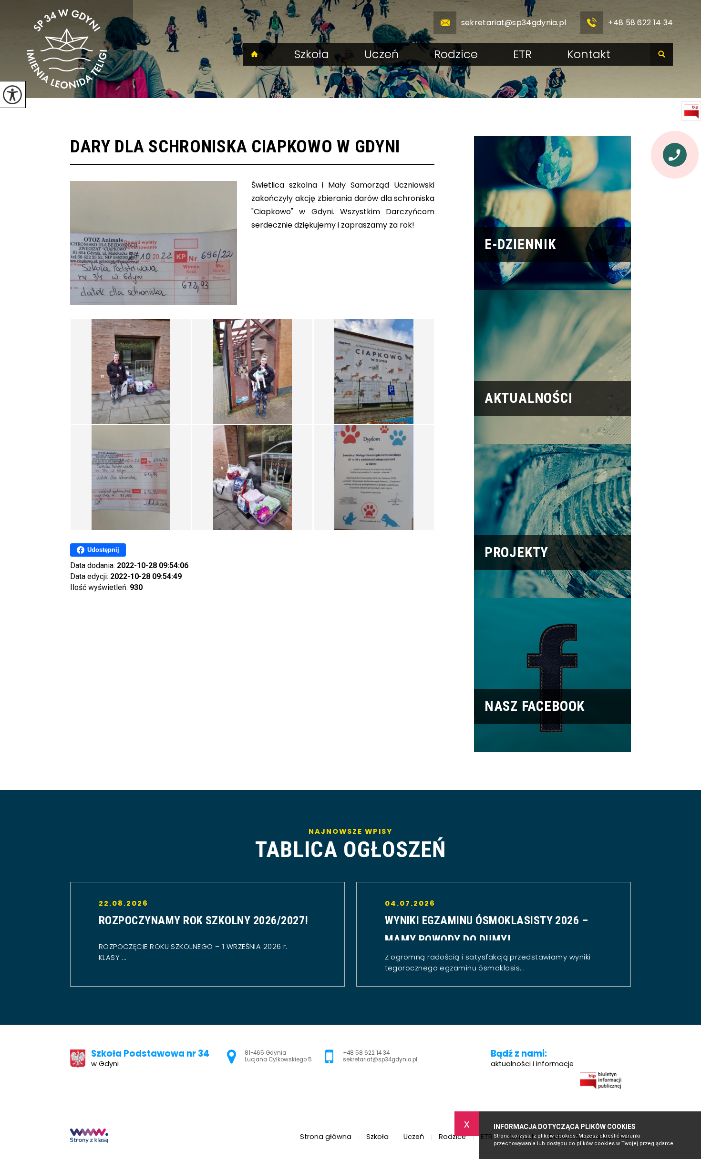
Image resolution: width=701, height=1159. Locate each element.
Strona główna (254, 54)
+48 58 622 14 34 (640, 22)
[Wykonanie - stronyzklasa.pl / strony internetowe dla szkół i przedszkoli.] (89, 1137)
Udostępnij (103, 549)
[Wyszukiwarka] (661, 54)
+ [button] (670, 935)
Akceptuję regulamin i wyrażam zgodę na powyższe (604, 1072)
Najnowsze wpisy (350, 844)
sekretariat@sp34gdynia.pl (514, 22)
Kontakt (588, 54)
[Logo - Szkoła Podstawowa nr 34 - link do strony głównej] (66, 49)
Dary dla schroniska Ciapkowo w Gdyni (235, 146)
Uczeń (381, 54)
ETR (522, 54)
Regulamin (546, 1020)
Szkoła (311, 54)
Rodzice (456, 54)
